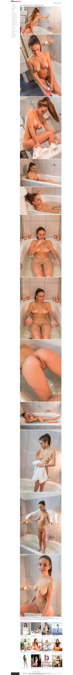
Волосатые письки (15, 13)
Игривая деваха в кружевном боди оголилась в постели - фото (56, 652)
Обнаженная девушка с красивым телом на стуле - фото (46, 636)
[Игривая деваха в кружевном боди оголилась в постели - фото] (57, 644)
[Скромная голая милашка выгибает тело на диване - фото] (36, 644)
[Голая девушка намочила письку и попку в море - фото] (47, 644)
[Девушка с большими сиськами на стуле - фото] (57, 660)
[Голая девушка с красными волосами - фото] (47, 660)
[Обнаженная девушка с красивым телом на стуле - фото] (47, 628)
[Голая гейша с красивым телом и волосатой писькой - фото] (25, 628)
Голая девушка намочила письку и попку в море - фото (46, 652)
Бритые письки (14, 7)
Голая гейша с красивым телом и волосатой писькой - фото (24, 636)
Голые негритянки (14, 17)
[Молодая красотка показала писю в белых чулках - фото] (36, 628)
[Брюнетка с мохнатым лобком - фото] (25, 660)
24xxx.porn (34, 671)
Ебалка (13, 37)
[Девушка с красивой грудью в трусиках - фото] (36, 660)
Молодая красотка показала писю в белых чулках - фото (35, 636)
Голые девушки (14, 16)
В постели (13, 12)
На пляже (13, 26)
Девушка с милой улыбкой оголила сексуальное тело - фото (24, 652)
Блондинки (13, 4)
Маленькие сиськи (14, 22)
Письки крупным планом (14, 32)
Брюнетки (13, 8)
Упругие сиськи (14, 35)
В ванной (13, 9)
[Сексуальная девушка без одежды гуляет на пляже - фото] (57, 628)
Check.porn (38, 671)
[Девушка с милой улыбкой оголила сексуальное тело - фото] (25, 644)
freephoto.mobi (28, 673)
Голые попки (14, 18)
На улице (13, 28)
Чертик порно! (14, 36)
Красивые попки (14, 21)
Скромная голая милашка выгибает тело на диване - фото (35, 652)
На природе (14, 27)
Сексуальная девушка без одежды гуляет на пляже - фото (56, 636)
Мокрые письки (14, 23)
